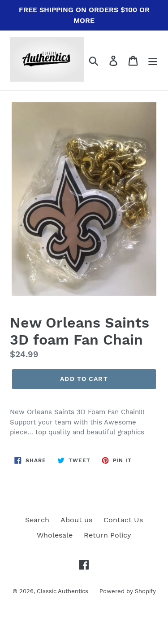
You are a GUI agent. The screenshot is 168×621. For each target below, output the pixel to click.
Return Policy (107, 535)
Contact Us (123, 520)
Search (37, 520)
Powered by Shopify (127, 591)
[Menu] (153, 60)
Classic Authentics (62, 591)
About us (76, 520)
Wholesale (55, 535)
